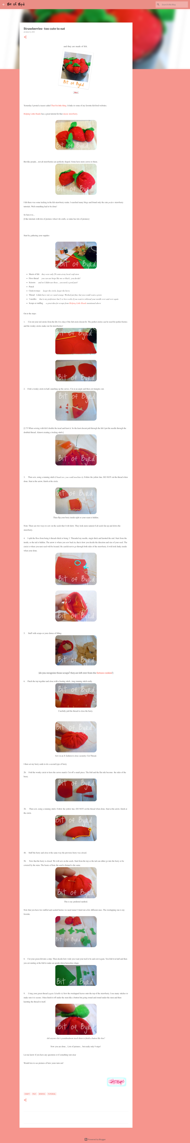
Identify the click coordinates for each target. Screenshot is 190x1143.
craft (27, 1094)
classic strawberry (70, 113)
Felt (34, 1094)
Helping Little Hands (32, 113)
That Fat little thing (58, 105)
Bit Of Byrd (16, 4)
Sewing (42, 1094)
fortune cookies (104, 673)
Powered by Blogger (97, 1139)
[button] (25, 37)
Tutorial (51, 1094)
